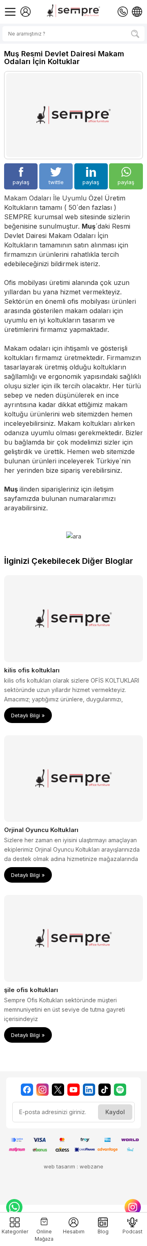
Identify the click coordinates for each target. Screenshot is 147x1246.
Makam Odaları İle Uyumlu (45, 198)
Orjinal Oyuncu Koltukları (41, 830)
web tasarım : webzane (73, 1166)
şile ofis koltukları (31, 990)
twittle (56, 182)
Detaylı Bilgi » (28, 715)
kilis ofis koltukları (32, 670)
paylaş (21, 182)
